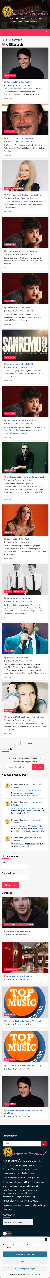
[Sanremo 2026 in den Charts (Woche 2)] (25, 1046)
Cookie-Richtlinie (16, 1274)
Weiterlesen (8, 99)
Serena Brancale (18, 1206)
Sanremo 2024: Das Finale (18, 539)
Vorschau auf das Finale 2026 (20, 138)
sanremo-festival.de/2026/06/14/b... (26, 826)
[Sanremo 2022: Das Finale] (25, 579)
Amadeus (25, 1160)
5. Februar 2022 (22, 661)
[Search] (46, 32)
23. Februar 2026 (23, 198)
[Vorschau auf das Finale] (25, 638)
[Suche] (44, 1143)
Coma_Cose (27, 1165)
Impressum (27, 1274)
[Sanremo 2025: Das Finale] (25, 288)
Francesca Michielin (10, 1178)
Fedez (25, 1173)
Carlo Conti (14, 1165)
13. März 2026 (22, 1024)
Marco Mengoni (19, 1190)
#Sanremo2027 (33, 795)
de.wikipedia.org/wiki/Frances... (24, 808)
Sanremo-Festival (11, 970)
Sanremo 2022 (19, 592)
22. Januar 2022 (22, 720)
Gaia (37, 1178)
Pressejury (9, 1200)
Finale (32, 1174)
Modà (14, 1193)
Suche (38, 767)
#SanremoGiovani (18, 795)
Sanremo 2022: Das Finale (18, 598)
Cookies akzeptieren (25, 1254)
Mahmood (32, 1186)
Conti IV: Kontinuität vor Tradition (22, 251)
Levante (5, 1186)
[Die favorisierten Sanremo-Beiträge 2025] (25, 457)
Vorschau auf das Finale (17, 657)
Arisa (5, 1166)
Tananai (27, 1206)
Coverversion (37, 1166)
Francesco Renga (26, 1177)
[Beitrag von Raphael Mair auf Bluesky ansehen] (25, 841)
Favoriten (17, 1174)
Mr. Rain (20, 1193)
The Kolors (7, 1209)
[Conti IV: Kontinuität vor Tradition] (25, 232)
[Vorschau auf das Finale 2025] (25, 345)
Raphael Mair (10, 85)
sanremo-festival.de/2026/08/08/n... (26, 790)
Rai (18, 1201)
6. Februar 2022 (22, 602)
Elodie (34, 1169)
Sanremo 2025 (10, 245)
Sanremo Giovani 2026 (25, 925)
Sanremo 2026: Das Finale (18, 82)
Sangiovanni (7, 1205)
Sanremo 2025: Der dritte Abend (21, 420)
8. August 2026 (22, 935)
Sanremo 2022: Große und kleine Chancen (26, 717)
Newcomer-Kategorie (13, 1196)
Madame (22, 1186)
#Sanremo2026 (25, 831)
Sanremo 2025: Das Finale (18, 307)
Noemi (28, 1196)
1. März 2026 (21, 85)
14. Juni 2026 (21, 979)
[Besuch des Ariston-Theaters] (25, 957)
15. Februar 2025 (23, 367)
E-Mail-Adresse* (9, 873)
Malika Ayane (8, 1190)
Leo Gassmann (39, 1182)
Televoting (38, 1205)
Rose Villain (33, 1201)
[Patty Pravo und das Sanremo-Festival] (25, 175)
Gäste (19, 1182)
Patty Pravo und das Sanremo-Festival (24, 195)
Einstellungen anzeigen (25, 1268)
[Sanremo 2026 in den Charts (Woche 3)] (25, 1002)
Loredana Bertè (13, 1186)
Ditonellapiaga (25, 1170)
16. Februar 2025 (23, 254)
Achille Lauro (10, 1160)
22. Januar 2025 (22, 480)
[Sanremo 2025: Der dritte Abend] (25, 401)
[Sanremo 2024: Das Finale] (25, 520)
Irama (25, 1181)
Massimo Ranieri (31, 1190)
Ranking (23, 1200)
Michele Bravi (7, 1193)
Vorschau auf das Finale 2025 (20, 364)
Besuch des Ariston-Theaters (19, 976)
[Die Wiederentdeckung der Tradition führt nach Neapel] (25, 1091)
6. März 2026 (21, 1069)
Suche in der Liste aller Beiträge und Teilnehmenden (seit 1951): (25, 760)
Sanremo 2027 (10, 925)
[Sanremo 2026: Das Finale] (25, 63)
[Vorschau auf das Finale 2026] (25, 119)
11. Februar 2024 (23, 542)
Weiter (29, 743)
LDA (31, 1182)
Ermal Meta (8, 1173)
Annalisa (38, 1161)
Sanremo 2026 (10, 75)
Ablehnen (25, 1261)
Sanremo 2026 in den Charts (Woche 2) (23, 1066)
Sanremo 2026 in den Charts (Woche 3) (23, 1021)
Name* (5, 862)
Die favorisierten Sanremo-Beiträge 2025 (25, 477)
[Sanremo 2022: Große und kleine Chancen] (25, 697)
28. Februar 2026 (23, 142)
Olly (33, 1196)
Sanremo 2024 (10, 532)
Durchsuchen (10, 1136)
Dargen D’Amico (11, 1169)
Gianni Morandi (9, 1182)
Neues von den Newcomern (18, 931)
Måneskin (28, 1193)
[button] (46, 1240)
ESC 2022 (8, 592)
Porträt (7, 188)
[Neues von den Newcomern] (25, 912)
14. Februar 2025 (23, 424)
